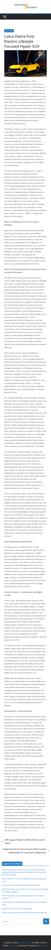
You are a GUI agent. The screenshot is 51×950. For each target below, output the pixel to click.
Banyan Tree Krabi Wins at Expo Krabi (17, 908)
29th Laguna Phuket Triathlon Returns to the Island (25, 842)
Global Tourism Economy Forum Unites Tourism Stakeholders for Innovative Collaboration (24, 851)
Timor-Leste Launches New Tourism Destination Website (24, 912)
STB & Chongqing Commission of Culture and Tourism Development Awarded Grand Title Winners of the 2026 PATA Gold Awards (24, 872)
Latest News (9, 31)
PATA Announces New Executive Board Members (21, 885)
